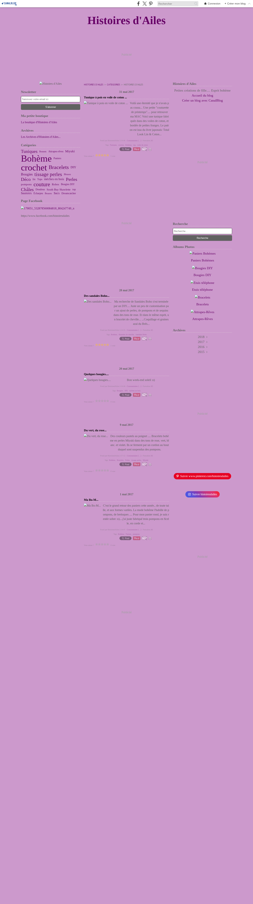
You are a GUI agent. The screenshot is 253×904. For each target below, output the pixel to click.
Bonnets (42, 151)
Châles (27, 189)
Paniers (57, 158)
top (74, 189)
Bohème (36, 158)
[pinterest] (150, 3)
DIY (73, 167)
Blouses (67, 174)
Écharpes (38, 193)
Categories (113, 84)
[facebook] (138, 3)
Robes (55, 184)
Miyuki (70, 151)
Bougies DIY (68, 184)
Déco (26, 179)
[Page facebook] (50, 208)
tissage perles (48, 174)
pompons (26, 184)
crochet (34, 167)
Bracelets (59, 167)
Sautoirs (26, 193)
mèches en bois (54, 179)
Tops (39, 179)
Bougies (27, 174)
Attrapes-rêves (55, 151)
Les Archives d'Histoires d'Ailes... (41, 136)
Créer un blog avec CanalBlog (202, 100)
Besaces (48, 193)
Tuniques (29, 151)
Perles (71, 179)
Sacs (57, 193)
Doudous (40, 189)
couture (42, 184)
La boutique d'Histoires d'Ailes (39, 122)
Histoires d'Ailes (93, 84)
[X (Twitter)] (144, 3)
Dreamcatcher (68, 193)
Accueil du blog (202, 95)
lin (34, 179)
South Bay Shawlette (59, 189)
